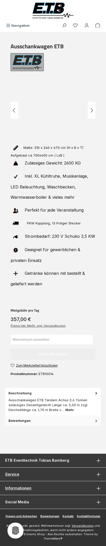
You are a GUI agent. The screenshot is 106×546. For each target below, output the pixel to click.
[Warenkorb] (97, 25)
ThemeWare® (53, 538)
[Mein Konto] (86, 25)
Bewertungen (49, 516)
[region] (53, 110)
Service (12, 474)
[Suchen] (64, 25)
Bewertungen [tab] (19, 421)
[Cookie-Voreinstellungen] (15, 530)
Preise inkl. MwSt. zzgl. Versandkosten (38, 325)
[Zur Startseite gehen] (53, 11)
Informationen (18, 488)
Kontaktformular (88, 516)
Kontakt (68, 516)
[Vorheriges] (14, 110)
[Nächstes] (91, 110)
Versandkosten (83, 525)
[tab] (53, 401)
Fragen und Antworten (21, 516)
